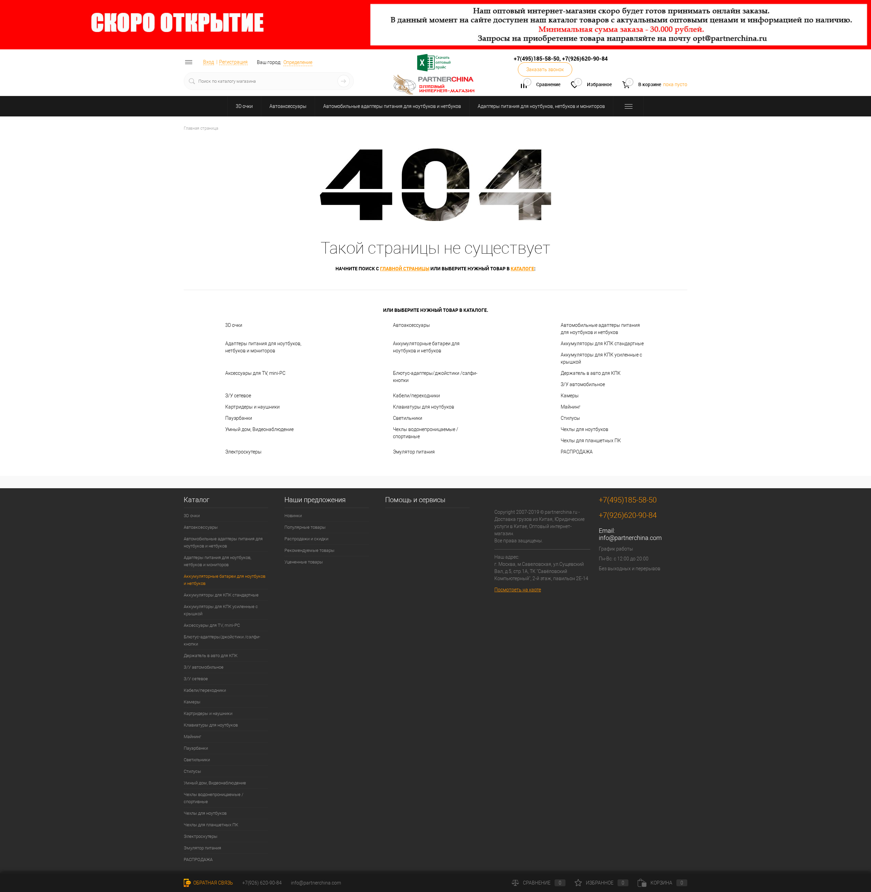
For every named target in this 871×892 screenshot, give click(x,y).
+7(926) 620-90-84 (262, 883)
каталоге (522, 268)
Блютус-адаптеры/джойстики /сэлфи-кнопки (435, 376)
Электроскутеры (243, 452)
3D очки (244, 106)
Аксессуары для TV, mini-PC (255, 373)
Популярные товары (305, 527)
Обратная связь (212, 883)
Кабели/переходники (416, 395)
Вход (208, 62)
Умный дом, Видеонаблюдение (259, 429)
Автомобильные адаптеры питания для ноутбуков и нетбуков (392, 106)
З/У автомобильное (583, 384)
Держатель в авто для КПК (591, 373)
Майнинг (570, 407)
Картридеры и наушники (252, 407)
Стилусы (570, 418)
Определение (297, 62)
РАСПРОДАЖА (577, 452)
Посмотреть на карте (517, 589)
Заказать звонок (545, 69)
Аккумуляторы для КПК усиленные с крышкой (601, 358)
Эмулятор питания (414, 452)
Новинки (293, 515)
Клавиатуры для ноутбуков (423, 407)
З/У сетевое (238, 395)
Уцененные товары (303, 561)
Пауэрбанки (238, 418)
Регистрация (233, 62)
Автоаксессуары (288, 106)
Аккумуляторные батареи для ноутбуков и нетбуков (426, 347)
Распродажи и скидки (306, 538)
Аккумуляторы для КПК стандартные (602, 343)
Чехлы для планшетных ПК (591, 440)
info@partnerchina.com (630, 537)
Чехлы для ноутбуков (584, 429)
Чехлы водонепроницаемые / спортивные (425, 433)
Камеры (570, 395)
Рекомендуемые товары (309, 550)
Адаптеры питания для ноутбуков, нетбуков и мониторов (541, 106)
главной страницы (404, 268)
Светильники (407, 418)
